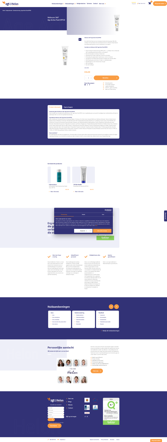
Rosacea (102, 324)
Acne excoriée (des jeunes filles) (59, 321)
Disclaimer (112, 439)
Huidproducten (81, 3)
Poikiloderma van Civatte (105, 321)
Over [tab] (103, 214)
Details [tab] (83, 214)
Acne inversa (55, 324)
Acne (53, 315)
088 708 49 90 (53, 439)
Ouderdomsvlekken (80, 317)
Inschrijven (53, 426)
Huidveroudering (79, 315)
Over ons (102, 3)
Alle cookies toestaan (102, 230)
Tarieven (89, 3)
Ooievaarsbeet (103, 319)
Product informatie (55, 107)
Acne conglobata (55, 319)
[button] (80, 39)
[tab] (55, 107)
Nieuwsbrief (165, 216)
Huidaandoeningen (57, 3)
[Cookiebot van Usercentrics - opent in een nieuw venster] (105, 210)
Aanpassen (82, 230)
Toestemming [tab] (64, 214)
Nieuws (70, 405)
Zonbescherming (16, 10)
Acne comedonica (56, 317)
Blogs (70, 402)
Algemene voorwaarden (94, 439)
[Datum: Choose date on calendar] (51, 419)
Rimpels (78, 321)
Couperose (102, 315)
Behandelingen (69, 3)
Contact (95, 3)
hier (96, 225)
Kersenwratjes (103, 317)
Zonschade (78, 324)
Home (4, 10)
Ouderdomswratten (80, 319)
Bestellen (105, 78)
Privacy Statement (104, 439)
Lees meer (86, 67)
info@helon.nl (62, 439)
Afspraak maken (159, 3)
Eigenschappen (68, 107)
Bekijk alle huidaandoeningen (111, 331)
